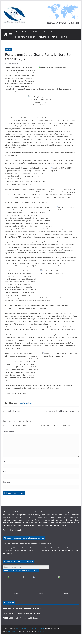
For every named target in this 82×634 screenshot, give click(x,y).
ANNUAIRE (36, 32)
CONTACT (64, 37)
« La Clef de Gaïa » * (14, 411)
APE (20, 63)
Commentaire (9, 432)
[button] (52, 31)
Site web (6, 482)
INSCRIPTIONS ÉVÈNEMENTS (25, 37)
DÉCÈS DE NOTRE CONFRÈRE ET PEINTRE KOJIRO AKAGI (23, 613)
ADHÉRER (25, 32)
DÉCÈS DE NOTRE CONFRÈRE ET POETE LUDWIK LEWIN (22, 609)
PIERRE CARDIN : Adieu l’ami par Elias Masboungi (20, 618)
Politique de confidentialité (12, 530)
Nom (5, 461)
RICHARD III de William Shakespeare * (61, 411)
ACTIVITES (8, 49)
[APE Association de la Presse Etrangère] (5, 34)
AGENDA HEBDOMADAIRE (48, 37)
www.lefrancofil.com (25, 403)
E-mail (5, 471)
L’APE (17, 32)
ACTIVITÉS (47, 32)
